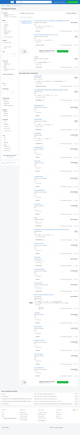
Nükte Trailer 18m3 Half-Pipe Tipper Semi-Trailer (44, 294)
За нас (3, 412)
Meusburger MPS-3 (38, 326)
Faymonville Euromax (38, 176)
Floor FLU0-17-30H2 (38, 354)
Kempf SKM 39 (37, 257)
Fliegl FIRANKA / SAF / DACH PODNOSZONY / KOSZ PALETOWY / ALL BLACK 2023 (51, 229)
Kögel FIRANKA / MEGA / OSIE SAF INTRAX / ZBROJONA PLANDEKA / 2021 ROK (51, 89)
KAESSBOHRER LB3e (39, 105)
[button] (74, 31)
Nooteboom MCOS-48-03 (39, 190)
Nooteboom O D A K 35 (39, 243)
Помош (3, 414)
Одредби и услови (23, 412)
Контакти (3, 416)
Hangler (35, 217)
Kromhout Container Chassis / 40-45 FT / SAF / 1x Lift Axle (46, 34)
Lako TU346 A (37, 312)
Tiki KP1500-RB (37, 133)
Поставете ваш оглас (63, 51)
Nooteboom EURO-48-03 (39, 269)
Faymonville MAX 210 (38, 147)
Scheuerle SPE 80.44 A (39, 367)
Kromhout (36, 56)
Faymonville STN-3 (38, 119)
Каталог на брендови (23, 419)
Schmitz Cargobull (38, 75)
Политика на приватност (24, 414)
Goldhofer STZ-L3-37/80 (39, 340)
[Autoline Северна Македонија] (5, 2)
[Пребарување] (17, 2)
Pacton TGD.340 (37, 204)
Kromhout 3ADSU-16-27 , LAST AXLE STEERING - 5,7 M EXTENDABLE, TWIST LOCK (51, 20)
